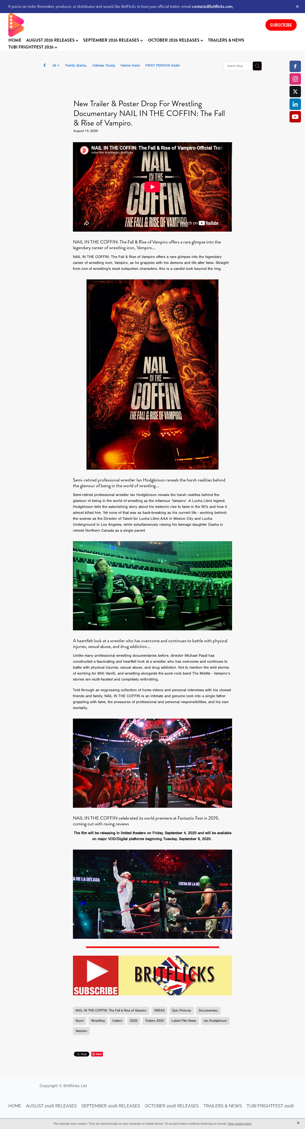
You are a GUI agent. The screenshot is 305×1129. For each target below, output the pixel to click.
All (54, 65)
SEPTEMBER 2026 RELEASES (111, 40)
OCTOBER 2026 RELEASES (174, 40)
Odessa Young (103, 65)
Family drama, (76, 65)
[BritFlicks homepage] (132, 25)
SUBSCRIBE (281, 25)
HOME (14, 40)
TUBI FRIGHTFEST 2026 (31, 47)
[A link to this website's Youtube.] (295, 116)
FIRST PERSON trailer (162, 65)
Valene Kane (130, 65)
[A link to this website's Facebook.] (295, 66)
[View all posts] (44, 66)
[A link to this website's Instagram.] (295, 79)
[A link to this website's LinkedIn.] (295, 104)
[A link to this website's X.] (295, 91)
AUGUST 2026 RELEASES (51, 40)
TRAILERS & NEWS (226, 40)
